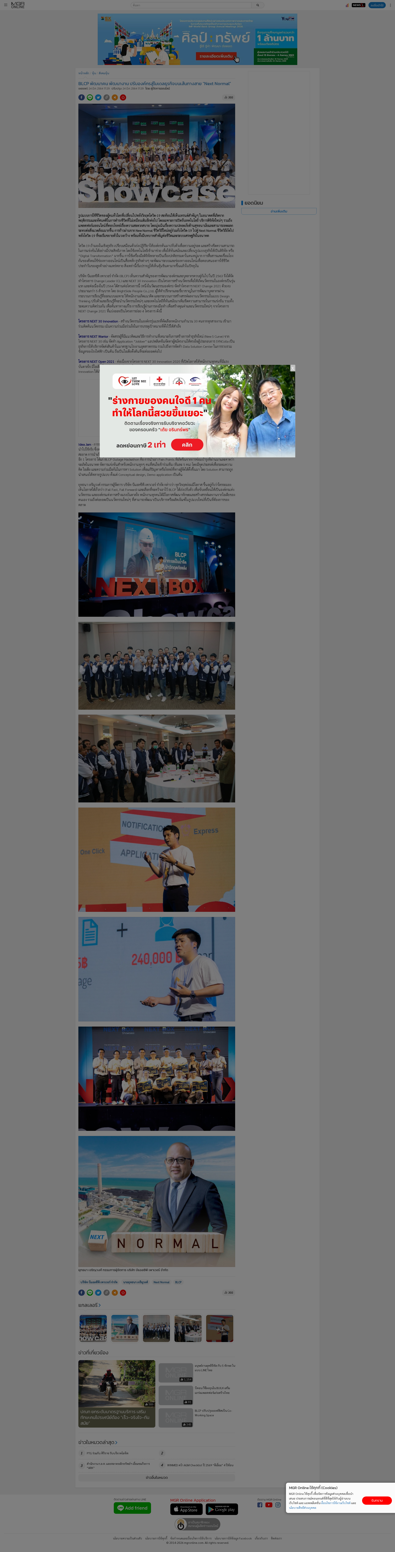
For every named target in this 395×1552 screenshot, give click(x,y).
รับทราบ (377, 1500)
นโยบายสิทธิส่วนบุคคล (302, 1507)
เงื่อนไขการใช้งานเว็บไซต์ (336, 1503)
